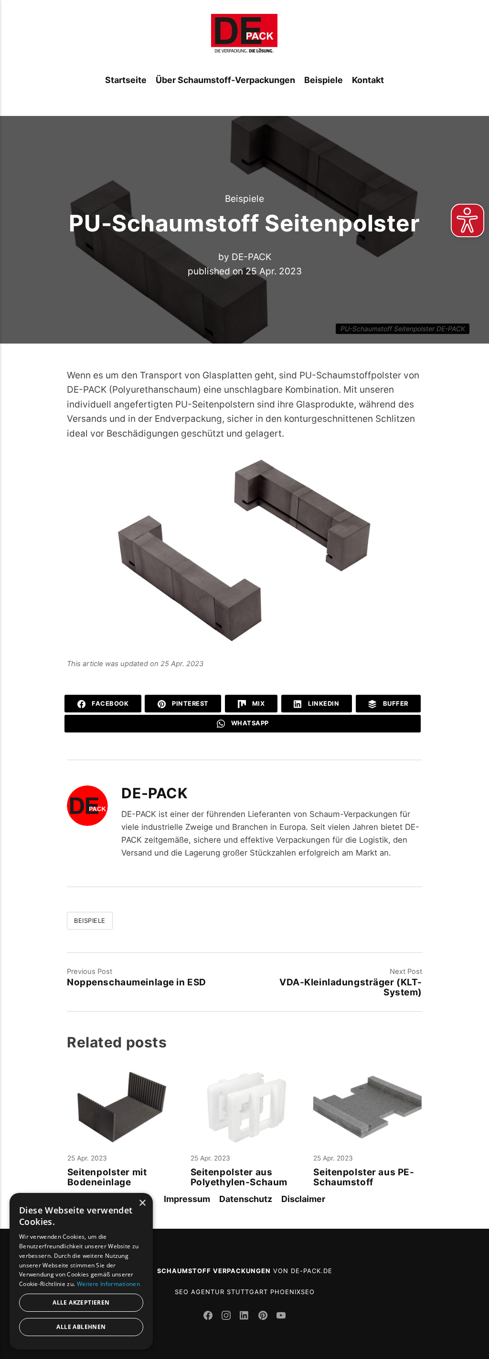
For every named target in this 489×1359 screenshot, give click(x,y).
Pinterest (189, 703)
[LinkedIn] (245, 1316)
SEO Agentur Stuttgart (221, 1292)
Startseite (126, 80)
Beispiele (323, 80)
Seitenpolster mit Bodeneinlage (107, 1178)
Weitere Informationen (108, 1284)
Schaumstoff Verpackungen (214, 1271)
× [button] (142, 1203)
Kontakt (368, 80)
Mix (257, 703)
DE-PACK (251, 256)
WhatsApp (249, 723)
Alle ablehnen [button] (81, 1327)
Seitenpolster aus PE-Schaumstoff (363, 1178)
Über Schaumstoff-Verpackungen (225, 80)
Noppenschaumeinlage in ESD (136, 982)
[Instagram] (227, 1316)
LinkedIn (323, 703)
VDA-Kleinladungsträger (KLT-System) (350, 987)
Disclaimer (303, 1199)
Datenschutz (245, 1199)
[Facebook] (209, 1316)
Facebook (109, 703)
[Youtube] (281, 1316)
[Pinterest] (264, 1316)
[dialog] (81, 1271)
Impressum (187, 1199)
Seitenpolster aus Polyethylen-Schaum (239, 1178)
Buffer (394, 703)
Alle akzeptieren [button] (81, 1302)
